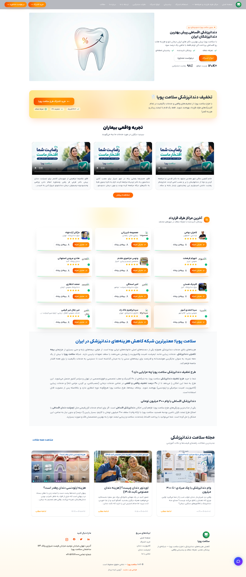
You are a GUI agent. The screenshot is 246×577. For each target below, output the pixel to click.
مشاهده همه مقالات (42, 440)
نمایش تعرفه (197, 245)
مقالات (102, 4)
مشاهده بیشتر (123, 193)
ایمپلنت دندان (144, 550)
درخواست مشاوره (17, 4)
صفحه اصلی (227, 4)
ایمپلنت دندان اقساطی (63, 407)
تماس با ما (146, 554)
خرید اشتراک (38, 4)
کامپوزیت (134, 354)
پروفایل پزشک (178, 245)
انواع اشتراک (155, 4)
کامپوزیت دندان (143, 546)
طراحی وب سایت (130, 569)
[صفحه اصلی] (238, 4)
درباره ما (112, 4)
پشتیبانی (167, 4)
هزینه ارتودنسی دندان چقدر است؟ (64, 488)
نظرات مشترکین (139, 4)
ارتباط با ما (124, 4)
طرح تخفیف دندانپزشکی (172, 378)
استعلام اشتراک (181, 4)
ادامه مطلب (166, 511)
